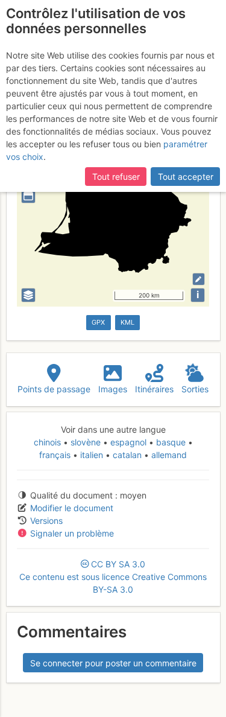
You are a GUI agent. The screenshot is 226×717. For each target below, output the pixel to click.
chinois (48, 442)
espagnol (128, 442)
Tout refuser (116, 176)
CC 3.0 (113, 576)
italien (91, 455)
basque (171, 442)
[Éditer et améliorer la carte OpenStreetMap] (198, 279)
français (56, 455)
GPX (98, 322)
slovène (85, 442)
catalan (127, 455)
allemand (168, 455)
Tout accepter (185, 176)
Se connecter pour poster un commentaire (113, 663)
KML (127, 322)
